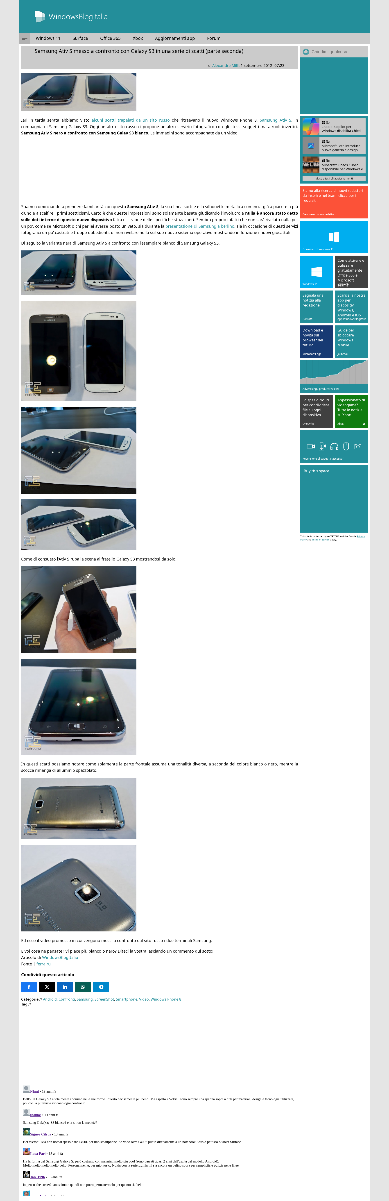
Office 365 (110, 38)
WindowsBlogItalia (60, 957)
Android (50, 999)
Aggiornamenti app (175, 38)
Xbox (138, 38)
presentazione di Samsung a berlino (199, 226)
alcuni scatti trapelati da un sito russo (131, 120)
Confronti (67, 999)
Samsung (85, 999)
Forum (214, 38)
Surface (80, 38)
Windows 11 (48, 38)
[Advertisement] (160, 167)
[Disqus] (159, 1140)
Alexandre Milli (225, 65)
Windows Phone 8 (166, 999)
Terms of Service (321, 539)
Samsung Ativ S (275, 120)
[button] (24, 38)
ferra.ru (43, 964)
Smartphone (126, 999)
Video (144, 999)
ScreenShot (104, 999)
